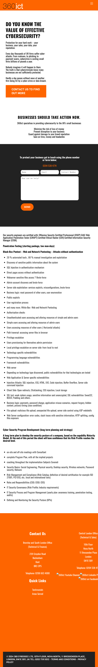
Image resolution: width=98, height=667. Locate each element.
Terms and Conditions (63, 659)
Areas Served (37, 594)
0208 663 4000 (42, 573)
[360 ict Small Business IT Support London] (13, 8)
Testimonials (37, 589)
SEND (27, 207)
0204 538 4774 (50, 165)
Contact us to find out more (26, 91)
